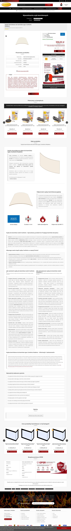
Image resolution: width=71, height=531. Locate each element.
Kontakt (59, 8)
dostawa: (44, 39)
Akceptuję (64, 528)
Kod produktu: (45, 33)
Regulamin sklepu (40, 520)
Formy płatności (40, 514)
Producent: (44, 34)
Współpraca (55, 517)
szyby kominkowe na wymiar (25, 332)
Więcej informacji (3, 529)
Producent (29, 18)
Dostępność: (45, 37)
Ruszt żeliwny (24, 516)
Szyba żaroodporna (14, 150)
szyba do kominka (19, 171)
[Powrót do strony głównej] (16, 10)
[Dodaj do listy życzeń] (22, 36)
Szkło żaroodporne (43, 224)
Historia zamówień (40, 516)
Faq (53, 513)
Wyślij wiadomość (8, 519)
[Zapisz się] (52, 503)
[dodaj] (64, 48)
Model (30, 20)
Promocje (23, 514)
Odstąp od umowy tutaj (41, 517)
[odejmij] (58, 48)
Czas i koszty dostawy (41, 513)
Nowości (23, 513)
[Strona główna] (10, 8)
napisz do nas (40, 259)
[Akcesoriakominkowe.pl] (9, 4)
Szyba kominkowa (13, 155)
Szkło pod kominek (25, 517)
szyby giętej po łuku (18, 304)
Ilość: (55, 48)
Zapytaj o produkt (34, 93)
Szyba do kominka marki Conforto (16, 232)
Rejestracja (62, 0)
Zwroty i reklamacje (41, 521)
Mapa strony (55, 516)
